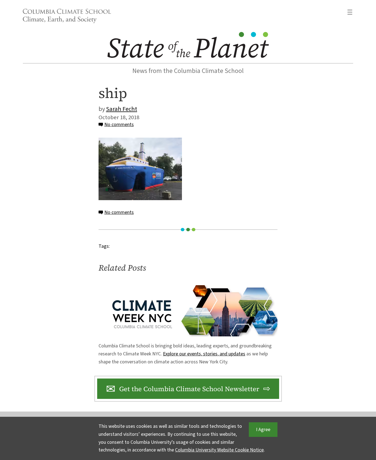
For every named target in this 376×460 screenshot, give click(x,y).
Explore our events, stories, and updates (204, 353)
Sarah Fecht (121, 109)
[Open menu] (350, 12)
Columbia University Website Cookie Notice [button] (219, 450)
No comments (119, 124)
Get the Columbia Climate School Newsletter (189, 388)
